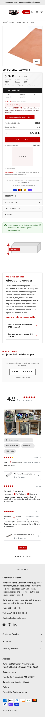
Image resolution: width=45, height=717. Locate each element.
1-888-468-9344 (19, 613)
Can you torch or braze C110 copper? (21, 335)
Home (4, 22)
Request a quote (9, 172)
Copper (11, 22)
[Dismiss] (40, 224)
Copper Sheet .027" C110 (25, 22)
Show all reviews (23, 556)
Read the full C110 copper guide (20, 317)
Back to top (21, 569)
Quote (27, 12)
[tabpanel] (22, 495)
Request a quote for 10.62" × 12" (18, 117)
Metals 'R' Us (12, 711)
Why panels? (11, 168)
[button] (41, 12)
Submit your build (22, 372)
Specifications (11, 202)
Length (22, 94)
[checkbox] (10, 451)
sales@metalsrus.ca (17, 618)
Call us (26, 225)
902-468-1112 (14, 608)
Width (8, 94)
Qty (35, 94)
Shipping (9, 215)
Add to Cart (22, 140)
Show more (22, 547)
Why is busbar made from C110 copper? (20, 326)
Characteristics (12, 208)
